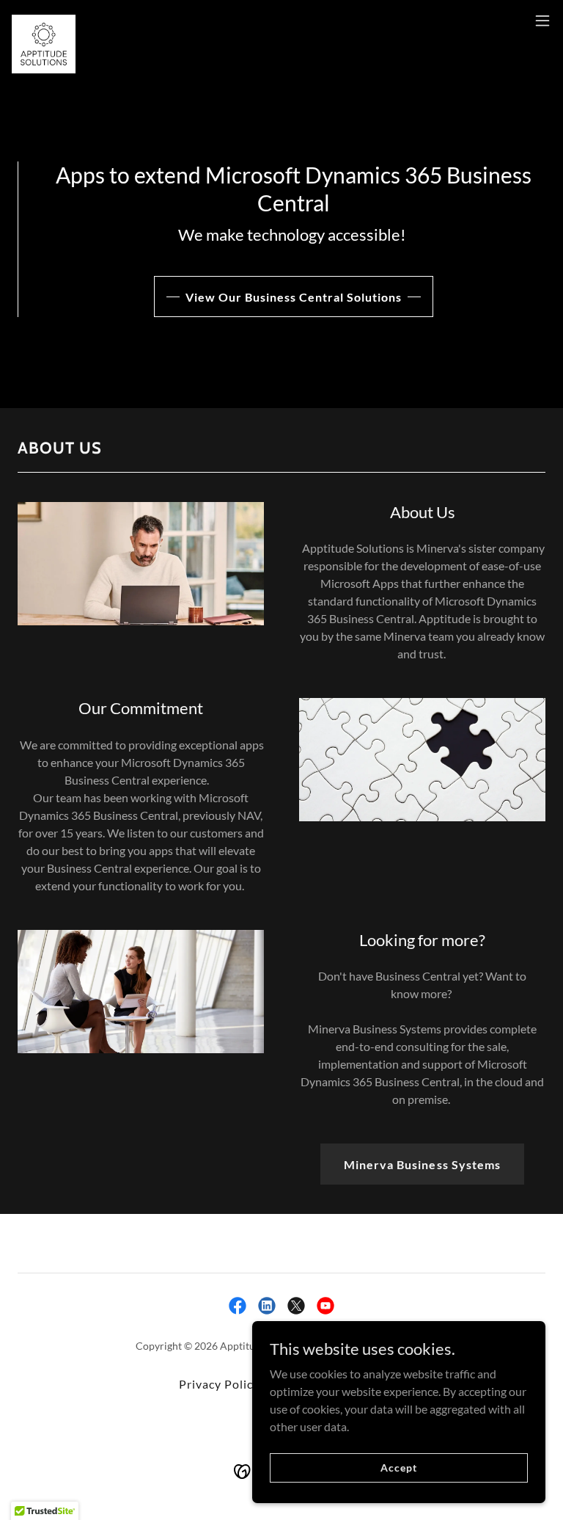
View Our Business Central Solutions (293, 297)
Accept (398, 1467)
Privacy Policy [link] (219, 1384)
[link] (44, 20)
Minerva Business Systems (422, 1164)
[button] (542, 20)
